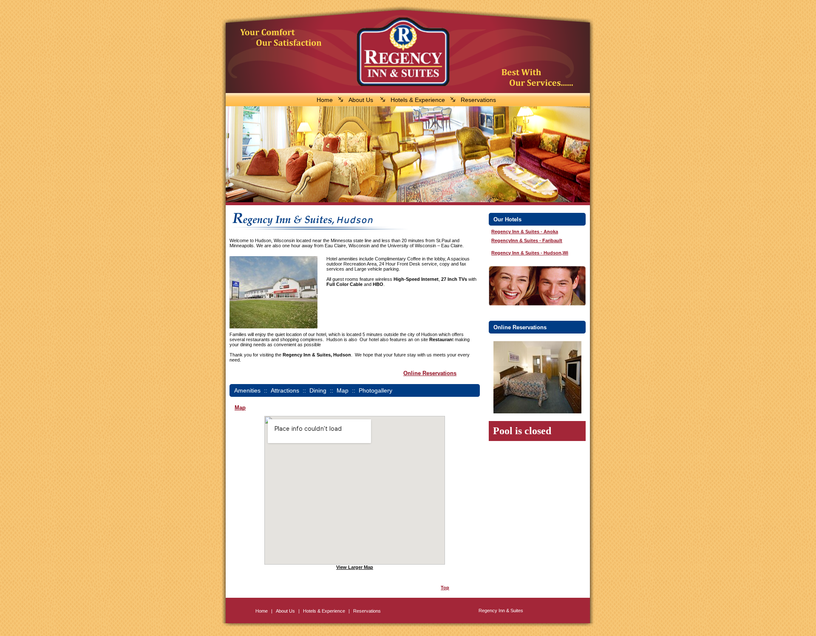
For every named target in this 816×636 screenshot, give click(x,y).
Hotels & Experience (418, 99)
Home (325, 99)
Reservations (478, 99)
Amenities (247, 390)
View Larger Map (354, 567)
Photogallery (375, 390)
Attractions (285, 390)
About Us (360, 99)
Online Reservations (429, 373)
